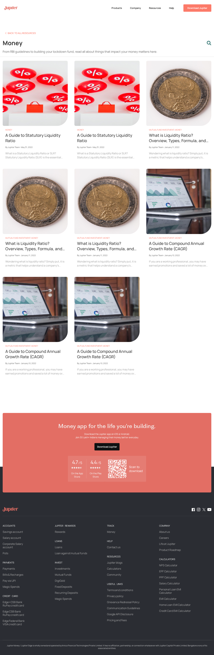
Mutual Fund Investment (161, 129)
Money (8, 129)
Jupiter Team (14, 147)
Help (171, 8)
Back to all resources (22, 33)
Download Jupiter (197, 8)
